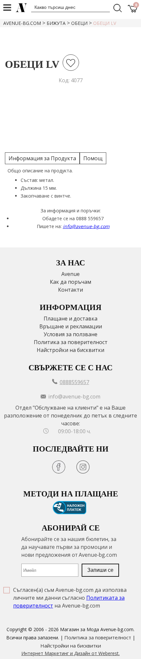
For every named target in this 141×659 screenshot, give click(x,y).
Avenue (70, 274)
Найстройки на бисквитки (70, 350)
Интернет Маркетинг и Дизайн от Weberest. (70, 653)
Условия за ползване (70, 334)
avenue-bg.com (22, 23)
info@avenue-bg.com (86, 226)
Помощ (93, 158)
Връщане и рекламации (70, 326)
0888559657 (74, 382)
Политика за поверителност (71, 342)
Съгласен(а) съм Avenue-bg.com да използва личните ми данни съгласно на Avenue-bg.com (70, 597)
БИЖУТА (56, 23)
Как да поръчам (70, 281)
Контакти (70, 289)
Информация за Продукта (42, 158)
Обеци (79, 23)
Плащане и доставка (70, 318)
